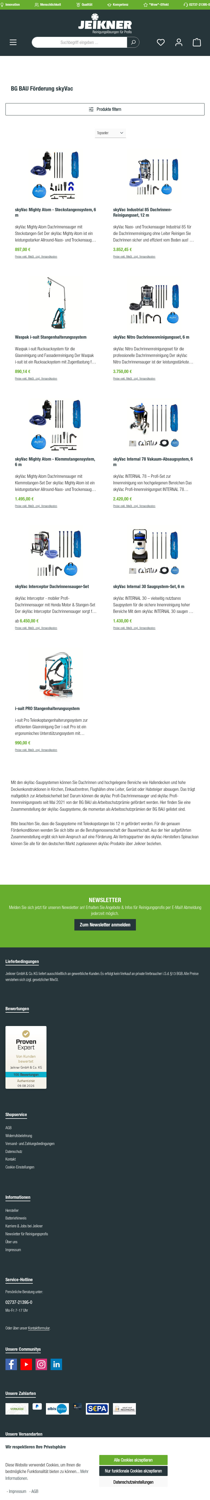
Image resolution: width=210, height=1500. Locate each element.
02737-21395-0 (199, 4)
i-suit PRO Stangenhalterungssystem (47, 708)
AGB (8, 1128)
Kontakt (10, 1159)
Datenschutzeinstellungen (133, 1482)
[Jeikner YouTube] (28, 1365)
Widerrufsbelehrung (18, 1136)
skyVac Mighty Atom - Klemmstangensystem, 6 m (55, 462)
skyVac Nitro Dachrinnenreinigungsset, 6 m (151, 337)
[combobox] (79, 42)
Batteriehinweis (16, 1218)
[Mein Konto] (178, 42)
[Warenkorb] (197, 42)
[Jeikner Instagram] (43, 1365)
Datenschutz (13, 1151)
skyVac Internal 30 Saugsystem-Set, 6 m (148, 586)
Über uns (11, 1242)
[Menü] (13, 42)
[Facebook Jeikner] (12, 1365)
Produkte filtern (108, 109)
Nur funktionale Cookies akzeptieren (133, 1470)
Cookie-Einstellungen (19, 1167)
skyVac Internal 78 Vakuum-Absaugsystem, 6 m (153, 462)
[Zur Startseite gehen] (105, 23)
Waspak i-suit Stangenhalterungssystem (50, 337)
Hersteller (12, 1210)
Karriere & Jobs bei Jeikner (24, 1226)
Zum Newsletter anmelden (105, 925)
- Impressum (17, 1491)
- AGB (33, 1491)
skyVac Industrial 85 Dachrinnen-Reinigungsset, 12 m (142, 212)
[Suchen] (133, 42)
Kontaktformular (38, 1328)
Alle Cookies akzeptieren (133, 1459)
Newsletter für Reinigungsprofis (26, 1234)
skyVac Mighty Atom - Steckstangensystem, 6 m (55, 212)
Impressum (13, 1250)
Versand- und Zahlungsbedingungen (29, 1143)
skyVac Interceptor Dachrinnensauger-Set (52, 586)
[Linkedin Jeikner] (58, 1365)
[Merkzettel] (160, 42)
